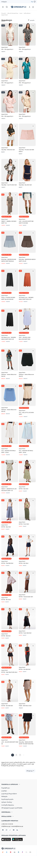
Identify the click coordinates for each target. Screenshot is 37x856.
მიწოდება (4, 796)
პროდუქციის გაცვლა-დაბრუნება (11, 808)
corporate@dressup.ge (17, 826)
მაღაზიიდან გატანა (7, 799)
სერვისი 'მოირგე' (6, 802)
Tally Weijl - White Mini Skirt (8, 149)
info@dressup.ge (5, 826)
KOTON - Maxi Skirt (23, 488)
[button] (18, 784)
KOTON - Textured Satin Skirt (26, 596)
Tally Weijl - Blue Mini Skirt (25, 185)
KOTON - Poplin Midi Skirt (25, 633)
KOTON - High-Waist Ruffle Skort (9, 672)
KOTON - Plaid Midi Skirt (7, 563)
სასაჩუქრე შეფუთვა (7, 805)
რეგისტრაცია (5, 788)
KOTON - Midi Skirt (5, 636)
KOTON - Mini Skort (23, 563)
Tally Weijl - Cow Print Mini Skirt (9, 185)
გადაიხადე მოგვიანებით (9, 793)
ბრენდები (4, 1)
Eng (32, 1)
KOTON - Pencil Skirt (24, 524)
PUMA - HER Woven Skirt (25, 705)
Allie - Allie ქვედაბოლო (7, 49)
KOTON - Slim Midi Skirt (24, 669)
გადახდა (4, 791)
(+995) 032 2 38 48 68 (7, 824)
